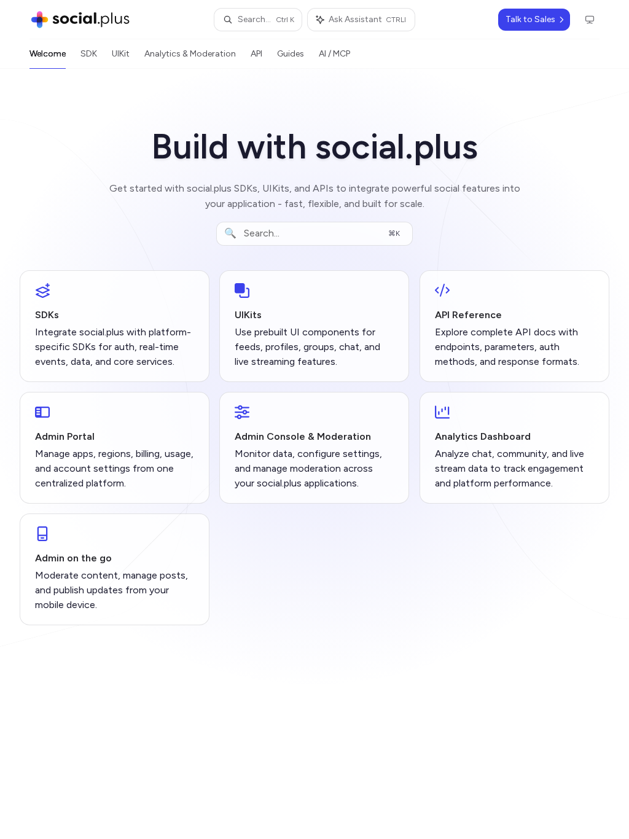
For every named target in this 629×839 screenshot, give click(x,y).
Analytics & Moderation (190, 54)
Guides (290, 54)
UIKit (121, 54)
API (256, 54)
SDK (88, 54)
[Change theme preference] (590, 19)
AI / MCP (334, 54)
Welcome (47, 54)
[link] (114, 326)
